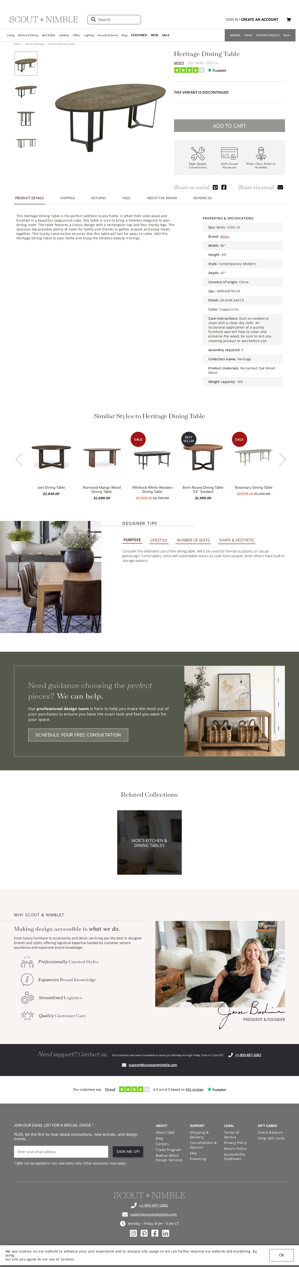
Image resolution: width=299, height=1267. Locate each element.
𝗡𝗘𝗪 (154, 35)
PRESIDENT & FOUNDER (264, 1019)
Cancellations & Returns (203, 1145)
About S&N (165, 1132)
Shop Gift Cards (271, 1138)
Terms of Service (231, 1134)
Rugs (124, 35)
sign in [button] (232, 20)
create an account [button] (259, 20)
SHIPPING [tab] (67, 198)
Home (17, 44)
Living (10, 35)
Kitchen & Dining (28, 35)
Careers (162, 1144)
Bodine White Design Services (169, 1157)
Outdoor (64, 35)
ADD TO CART (229, 125)
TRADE (248, 35)
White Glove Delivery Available (261, 165)
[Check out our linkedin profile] (165, 1233)
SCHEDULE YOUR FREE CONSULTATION (78, 735)
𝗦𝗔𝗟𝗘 (166, 35)
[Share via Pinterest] (215, 187)
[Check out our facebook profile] (154, 1233)
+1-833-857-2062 (248, 1055)
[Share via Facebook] (223, 187)
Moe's (179, 63)
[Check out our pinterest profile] (144, 1233)
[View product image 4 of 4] (26, 143)
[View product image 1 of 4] (26, 63)
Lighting (89, 35)
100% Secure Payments (229, 165)
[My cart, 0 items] (288, 20)
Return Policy (235, 1148)
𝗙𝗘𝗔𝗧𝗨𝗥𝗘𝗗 (139, 35)
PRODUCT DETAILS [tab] (29, 198)
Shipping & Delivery (199, 1134)
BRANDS (235, 35)
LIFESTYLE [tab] (158, 540)
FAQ (193, 1153)
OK (281, 1255)
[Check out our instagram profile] (133, 1233)
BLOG (286, 35)
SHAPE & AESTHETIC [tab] (236, 540)
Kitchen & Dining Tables (61, 44)
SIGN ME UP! (128, 1152)
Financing (198, 1159)
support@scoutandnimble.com (153, 1065)
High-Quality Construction (198, 165)
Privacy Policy (235, 1142)
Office (76, 35)
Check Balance (270, 1132)
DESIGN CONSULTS (268, 35)
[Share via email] (280, 187)
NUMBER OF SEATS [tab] (193, 540)
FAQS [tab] (126, 198)
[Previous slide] (18, 460)
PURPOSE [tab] (132, 540)
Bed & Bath (48, 35)
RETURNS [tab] (98, 198)
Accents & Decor (108, 35)
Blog (159, 1138)
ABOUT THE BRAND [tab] (162, 198)
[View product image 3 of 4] (26, 117)
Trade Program (168, 1149)
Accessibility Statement (234, 1156)
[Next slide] (282, 460)
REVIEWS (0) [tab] (202, 198)
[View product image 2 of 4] (26, 90)
